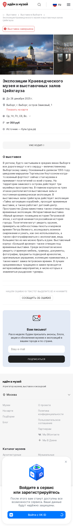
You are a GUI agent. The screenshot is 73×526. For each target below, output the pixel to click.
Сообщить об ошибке (36, 297)
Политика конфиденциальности (50, 412)
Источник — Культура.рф (21, 129)
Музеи (6, 405)
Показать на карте (17, 109)
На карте (8, 410)
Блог (5, 422)
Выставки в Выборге (31, 14)
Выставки (11, 14)
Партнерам (44, 428)
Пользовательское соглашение (49, 421)
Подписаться (36, 359)
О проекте (44, 405)
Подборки (8, 416)
